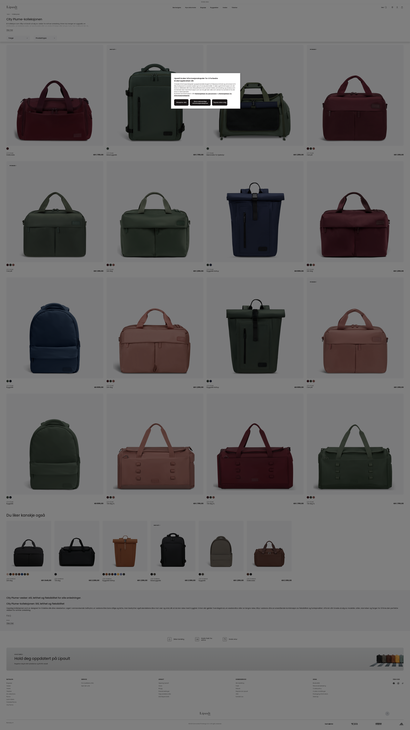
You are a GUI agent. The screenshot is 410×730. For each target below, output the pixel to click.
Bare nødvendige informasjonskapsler (200, 102)
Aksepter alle (181, 102)
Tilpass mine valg (219, 102)
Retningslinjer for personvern (206, 94)
